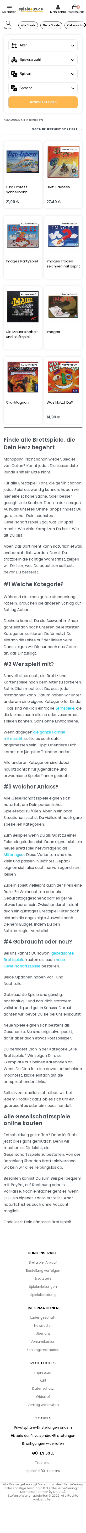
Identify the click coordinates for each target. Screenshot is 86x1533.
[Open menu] (9, 8)
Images (53, 331)
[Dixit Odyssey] (63, 161)
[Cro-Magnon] (22, 377)
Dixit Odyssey (58, 186)
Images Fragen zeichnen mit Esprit (63, 264)
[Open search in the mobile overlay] (8, 25)
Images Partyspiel (22, 261)
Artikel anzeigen (43, 102)
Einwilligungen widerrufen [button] (43, 1443)
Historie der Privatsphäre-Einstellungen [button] (43, 1435)
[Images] (63, 306)
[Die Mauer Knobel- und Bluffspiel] (22, 306)
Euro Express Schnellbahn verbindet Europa (21, 189)
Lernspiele (65, 708)
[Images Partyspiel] (22, 236)
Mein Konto (58, 12)
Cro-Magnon (17, 402)
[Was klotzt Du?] (63, 377)
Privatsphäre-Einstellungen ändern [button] (43, 1427)
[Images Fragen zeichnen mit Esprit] (63, 236)
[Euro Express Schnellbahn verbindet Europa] (22, 161)
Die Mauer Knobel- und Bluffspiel (22, 334)
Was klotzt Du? (60, 402)
